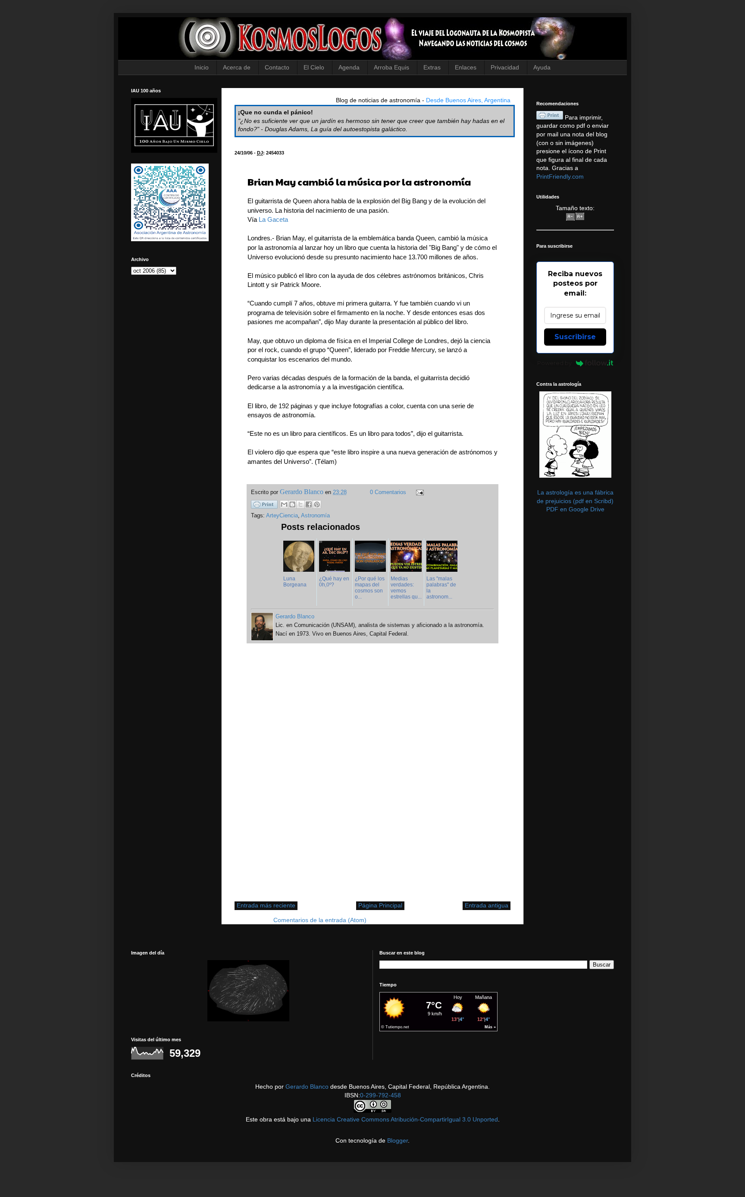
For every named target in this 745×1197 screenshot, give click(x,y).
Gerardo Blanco (307, 1086)
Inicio (201, 67)
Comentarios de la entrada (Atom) (319, 920)
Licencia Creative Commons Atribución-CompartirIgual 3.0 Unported (405, 1119)
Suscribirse (575, 337)
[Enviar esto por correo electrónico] (284, 504)
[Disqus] (372, 777)
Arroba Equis (391, 67)
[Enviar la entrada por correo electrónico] (418, 492)
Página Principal (380, 905)
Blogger (397, 1140)
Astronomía (315, 516)
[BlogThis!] (292, 504)
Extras (432, 67)
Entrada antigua (486, 905)
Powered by (554, 362)
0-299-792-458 (380, 1095)
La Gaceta (273, 219)
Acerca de (236, 67)
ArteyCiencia (282, 516)
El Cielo (314, 67)
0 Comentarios (388, 492)
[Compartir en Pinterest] (317, 504)
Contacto (277, 67)
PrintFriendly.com (560, 176)
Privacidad (505, 67)
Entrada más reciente (266, 905)
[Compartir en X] (300, 504)
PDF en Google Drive (575, 509)
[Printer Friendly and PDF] (264, 505)
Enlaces (465, 67)
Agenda (349, 67)
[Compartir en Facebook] (308, 504)
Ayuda (542, 67)
